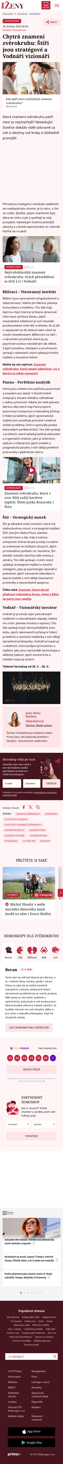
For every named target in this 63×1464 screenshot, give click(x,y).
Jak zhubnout (13, 1317)
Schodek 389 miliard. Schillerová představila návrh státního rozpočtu (29, 1241)
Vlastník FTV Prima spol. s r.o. (16, 1409)
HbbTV (11, 1387)
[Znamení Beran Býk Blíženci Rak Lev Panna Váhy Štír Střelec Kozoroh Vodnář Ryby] (31, 783)
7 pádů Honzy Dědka (33, 1329)
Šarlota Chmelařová (14, 30)
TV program (16, 1321)
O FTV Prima (15, 1371)
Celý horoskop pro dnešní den (29, 1027)
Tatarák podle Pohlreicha (33, 1333)
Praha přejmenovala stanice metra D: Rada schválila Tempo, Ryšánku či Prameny (28, 1275)
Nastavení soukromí (37, 1418)
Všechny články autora (39, 725)
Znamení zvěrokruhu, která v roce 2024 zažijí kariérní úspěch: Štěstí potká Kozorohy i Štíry (29, 500)
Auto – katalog (14, 1329)
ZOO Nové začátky (40, 1325)
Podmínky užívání (13, 1394)
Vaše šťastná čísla (47, 1048)
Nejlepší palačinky (42, 1340)
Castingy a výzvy (40, 1382)
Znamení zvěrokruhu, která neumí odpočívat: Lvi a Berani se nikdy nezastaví (31, 369)
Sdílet (50, 23)
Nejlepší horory (49, 1317)
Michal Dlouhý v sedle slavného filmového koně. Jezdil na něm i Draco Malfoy (28, 909)
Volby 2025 (50, 1329)
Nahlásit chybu (16, 1416)
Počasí (49, 1321)
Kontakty (36, 1387)
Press (34, 1376)
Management (38, 1371)
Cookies (12, 1401)
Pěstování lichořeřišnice (21, 1337)
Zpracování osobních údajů (39, 1394)
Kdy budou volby (22, 1325)
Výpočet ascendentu (44, 1337)
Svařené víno (13, 1333)
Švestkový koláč (31, 1344)
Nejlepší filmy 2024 (30, 1317)
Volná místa (14, 1376)
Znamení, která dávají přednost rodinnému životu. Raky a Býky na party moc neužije (31, 594)
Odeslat (51, 783)
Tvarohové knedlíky (21, 1340)
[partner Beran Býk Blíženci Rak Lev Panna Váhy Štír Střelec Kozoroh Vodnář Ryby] (44, 1124)
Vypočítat (31, 1136)
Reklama (12, 1382)
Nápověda (37, 1401)
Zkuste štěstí (31, 1069)
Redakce (36, 1407)
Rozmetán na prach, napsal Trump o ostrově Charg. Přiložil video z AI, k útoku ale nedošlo (30, 1258)
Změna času (30, 1321)
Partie (41, 1321)
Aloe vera (52, 1333)
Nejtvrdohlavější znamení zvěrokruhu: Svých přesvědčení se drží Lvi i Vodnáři (29, 277)
